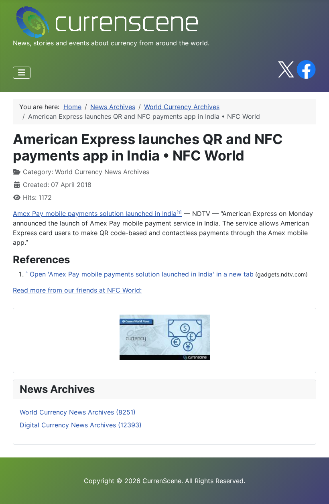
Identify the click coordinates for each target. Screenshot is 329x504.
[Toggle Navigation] (21, 73)
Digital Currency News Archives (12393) (81, 425)
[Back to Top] (315, 489)
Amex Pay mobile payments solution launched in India (95, 213)
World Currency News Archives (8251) (78, 412)
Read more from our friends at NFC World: (77, 290)
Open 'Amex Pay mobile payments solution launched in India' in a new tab (142, 274)
